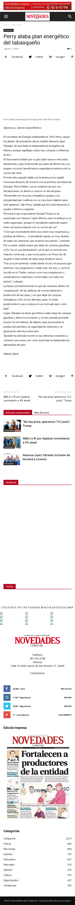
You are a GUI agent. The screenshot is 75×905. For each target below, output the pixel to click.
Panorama (17, 24)
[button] (70, 16)
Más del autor (41, 412)
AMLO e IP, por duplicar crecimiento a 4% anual (16, 398)
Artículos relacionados (18, 412)
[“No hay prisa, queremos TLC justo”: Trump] (12, 426)
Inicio (6, 24)
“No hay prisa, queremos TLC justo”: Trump (55, 398)
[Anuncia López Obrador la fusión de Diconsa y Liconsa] (12, 459)
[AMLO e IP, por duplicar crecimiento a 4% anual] (12, 443)
